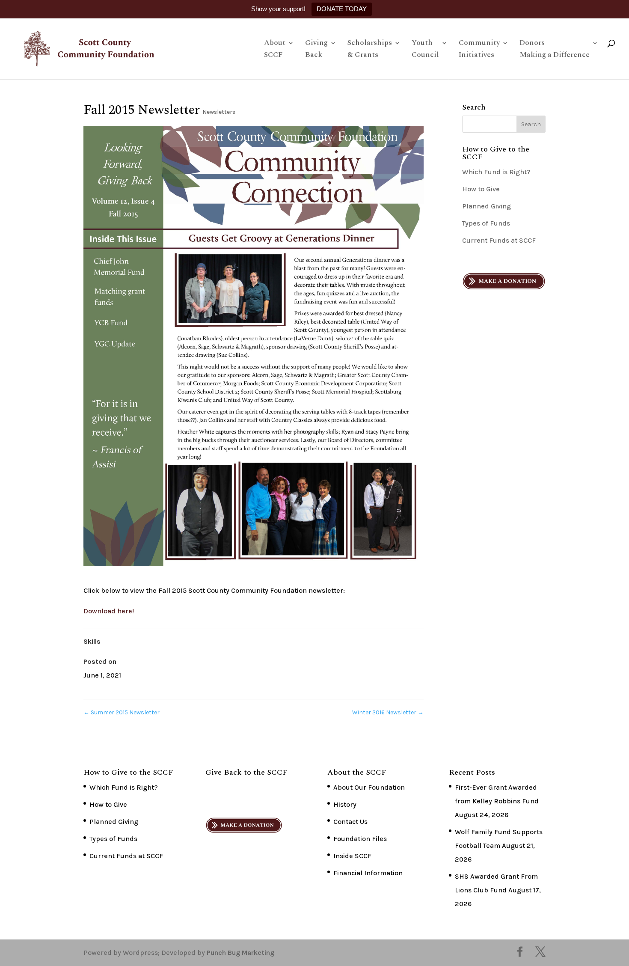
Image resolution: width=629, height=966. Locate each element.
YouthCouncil (425, 50)
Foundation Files (360, 839)
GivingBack (316, 50)
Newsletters (218, 112)
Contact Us (350, 821)
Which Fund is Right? (496, 172)
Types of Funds (486, 223)
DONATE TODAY (342, 8)
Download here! (108, 611)
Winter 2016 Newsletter (388, 712)
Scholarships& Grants (369, 50)
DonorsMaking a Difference (554, 50)
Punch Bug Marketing (240, 952)
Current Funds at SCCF (499, 240)
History (344, 804)
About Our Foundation (369, 787)
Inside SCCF (352, 856)
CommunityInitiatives (479, 50)
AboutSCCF (274, 50)
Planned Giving (486, 206)
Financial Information (368, 873)
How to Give (481, 189)
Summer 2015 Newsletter (121, 712)
